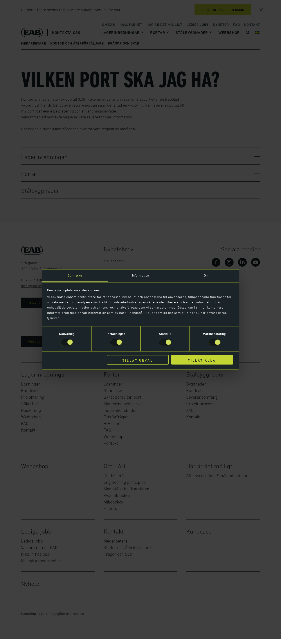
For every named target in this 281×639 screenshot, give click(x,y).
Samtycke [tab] (75, 275)
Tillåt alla (202, 360)
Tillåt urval (137, 360)
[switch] (116, 342)
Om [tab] (206, 275)
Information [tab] (140, 275)
